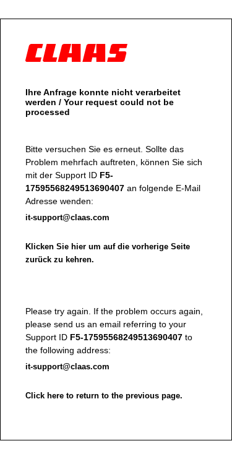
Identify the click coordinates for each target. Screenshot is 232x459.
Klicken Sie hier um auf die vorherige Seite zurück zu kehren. (107, 253)
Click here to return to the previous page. (104, 395)
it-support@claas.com (67, 217)
